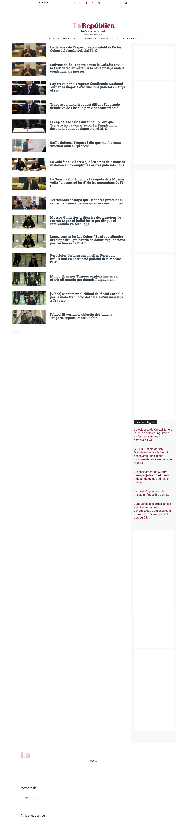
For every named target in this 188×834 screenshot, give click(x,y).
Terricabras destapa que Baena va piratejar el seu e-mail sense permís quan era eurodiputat (86, 201)
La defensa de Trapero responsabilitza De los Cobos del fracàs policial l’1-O (86, 49)
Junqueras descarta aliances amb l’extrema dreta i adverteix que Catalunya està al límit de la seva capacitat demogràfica (152, 511)
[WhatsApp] (98, 3)
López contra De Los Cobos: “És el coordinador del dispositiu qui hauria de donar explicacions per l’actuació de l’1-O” (87, 239)
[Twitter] (92, 3)
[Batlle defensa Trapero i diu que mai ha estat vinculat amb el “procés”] (29, 145)
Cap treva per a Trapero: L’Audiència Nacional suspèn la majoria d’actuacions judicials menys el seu (87, 86)
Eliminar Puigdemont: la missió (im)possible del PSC (152, 493)
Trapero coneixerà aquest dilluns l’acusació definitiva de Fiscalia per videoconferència (85, 106)
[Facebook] (74, 3)
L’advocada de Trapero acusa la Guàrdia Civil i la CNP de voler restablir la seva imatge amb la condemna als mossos (87, 68)
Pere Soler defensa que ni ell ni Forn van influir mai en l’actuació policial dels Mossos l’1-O (86, 258)
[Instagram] (80, 3)
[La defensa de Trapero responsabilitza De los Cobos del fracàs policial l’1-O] (29, 50)
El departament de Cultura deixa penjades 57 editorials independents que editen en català (152, 477)
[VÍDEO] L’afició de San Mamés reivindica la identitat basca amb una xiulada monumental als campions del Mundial (153, 456)
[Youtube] (97, 761)
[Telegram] (86, 3)
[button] (126, 3)
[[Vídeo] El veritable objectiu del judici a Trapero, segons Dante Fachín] (29, 317)
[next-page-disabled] (18, 332)
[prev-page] (13, 332)
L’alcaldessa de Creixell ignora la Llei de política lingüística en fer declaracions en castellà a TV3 (153, 435)
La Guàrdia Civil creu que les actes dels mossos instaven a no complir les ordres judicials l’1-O (87, 163)
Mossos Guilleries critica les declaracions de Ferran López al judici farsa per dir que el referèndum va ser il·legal (85, 220)
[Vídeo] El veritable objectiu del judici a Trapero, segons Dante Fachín (81, 316)
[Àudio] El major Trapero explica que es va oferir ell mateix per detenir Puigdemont (84, 278)
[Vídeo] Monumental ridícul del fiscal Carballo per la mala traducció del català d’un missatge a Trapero (87, 297)
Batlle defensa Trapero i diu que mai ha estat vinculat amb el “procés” (85, 144)
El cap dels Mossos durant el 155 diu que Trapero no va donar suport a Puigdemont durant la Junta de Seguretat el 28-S (83, 125)
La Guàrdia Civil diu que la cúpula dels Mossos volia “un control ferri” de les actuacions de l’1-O (87, 182)
